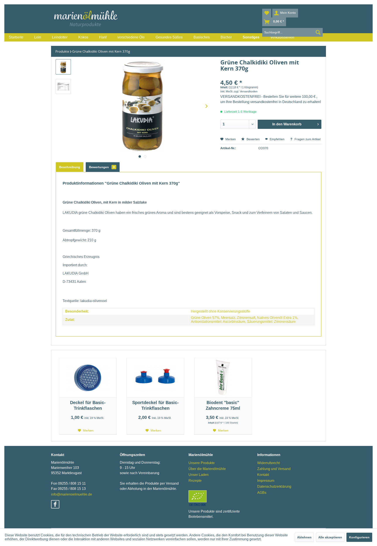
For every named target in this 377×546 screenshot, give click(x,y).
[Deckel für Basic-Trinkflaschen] (88, 377)
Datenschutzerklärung (274, 486)
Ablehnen (304, 537)
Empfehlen (276, 139)
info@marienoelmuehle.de (71, 494)
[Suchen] (318, 32)
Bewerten (253, 139)
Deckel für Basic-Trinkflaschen (88, 405)
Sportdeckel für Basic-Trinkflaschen (155, 405)
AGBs (261, 492)
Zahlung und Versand (274, 469)
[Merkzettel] (266, 13)
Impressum (265, 480)
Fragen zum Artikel (307, 139)
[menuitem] (16, 37)
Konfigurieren (359, 537)
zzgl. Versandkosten (245, 91)
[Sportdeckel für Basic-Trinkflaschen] (155, 377)
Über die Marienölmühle (207, 469)
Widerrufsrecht (268, 463)
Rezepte (195, 480)
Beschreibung (69, 167)
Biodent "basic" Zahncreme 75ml (223, 405)
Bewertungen (102, 167)
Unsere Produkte (201, 463)
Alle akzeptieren (330, 537)
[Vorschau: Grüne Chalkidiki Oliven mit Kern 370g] (63, 66)
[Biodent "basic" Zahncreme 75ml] (223, 377)
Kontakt (263, 475)
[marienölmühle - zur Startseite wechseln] (86, 18)
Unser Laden (198, 475)
